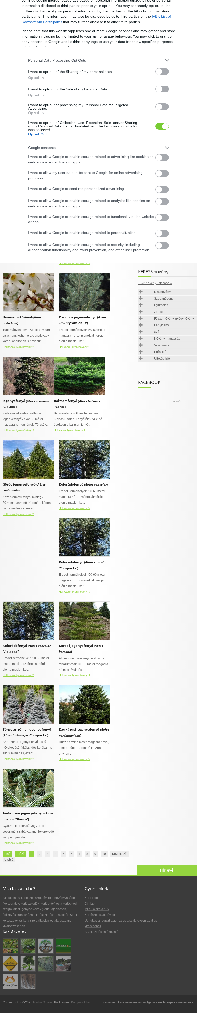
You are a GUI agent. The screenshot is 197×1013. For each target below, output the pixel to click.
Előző (21, 854)
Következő (119, 854)
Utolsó (8, 859)
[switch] (162, 71)
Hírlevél (167, 870)
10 (104, 854)
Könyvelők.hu (80, 1002)
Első (7, 854)
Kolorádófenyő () (83, 484)
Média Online (42, 1002)
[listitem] (98, 60)
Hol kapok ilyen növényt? (74, 263)
